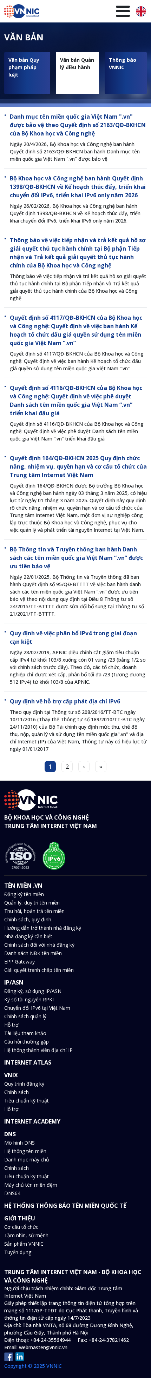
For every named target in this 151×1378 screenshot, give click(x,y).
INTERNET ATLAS (27, 1062)
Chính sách (16, 1092)
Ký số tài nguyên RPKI (29, 999)
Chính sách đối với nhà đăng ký (39, 944)
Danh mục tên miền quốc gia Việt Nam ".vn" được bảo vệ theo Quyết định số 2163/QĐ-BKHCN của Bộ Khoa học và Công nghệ (78, 125)
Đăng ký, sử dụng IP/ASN (32, 991)
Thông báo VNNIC (122, 64)
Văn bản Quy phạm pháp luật (23, 67)
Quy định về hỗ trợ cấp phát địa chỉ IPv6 (65, 701)
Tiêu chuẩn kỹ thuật (26, 1100)
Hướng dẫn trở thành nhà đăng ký (42, 928)
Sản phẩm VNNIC (24, 1243)
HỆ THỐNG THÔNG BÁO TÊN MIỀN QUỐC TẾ (65, 1206)
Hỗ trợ (11, 1024)
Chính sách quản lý (25, 1016)
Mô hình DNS (19, 1142)
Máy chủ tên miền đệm (30, 1184)
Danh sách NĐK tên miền (33, 953)
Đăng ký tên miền (24, 894)
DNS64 (12, 1193)
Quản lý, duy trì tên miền (32, 902)
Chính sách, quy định (27, 919)
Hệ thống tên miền (25, 1151)
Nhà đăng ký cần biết (28, 936)
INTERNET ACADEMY (32, 1121)
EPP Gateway (19, 961)
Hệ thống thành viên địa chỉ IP (38, 1050)
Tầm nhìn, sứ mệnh (26, 1235)
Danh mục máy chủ (26, 1159)
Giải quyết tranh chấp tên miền (39, 970)
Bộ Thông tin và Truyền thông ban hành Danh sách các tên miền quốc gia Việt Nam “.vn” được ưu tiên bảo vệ (76, 557)
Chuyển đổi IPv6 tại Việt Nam (37, 1008)
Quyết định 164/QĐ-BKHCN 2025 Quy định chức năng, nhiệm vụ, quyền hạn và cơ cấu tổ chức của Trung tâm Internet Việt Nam (78, 466)
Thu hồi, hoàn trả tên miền (34, 911)
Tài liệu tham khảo (25, 1033)
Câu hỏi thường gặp (26, 1041)
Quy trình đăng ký (24, 1083)
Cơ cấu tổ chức (21, 1227)
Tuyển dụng (17, 1252)
